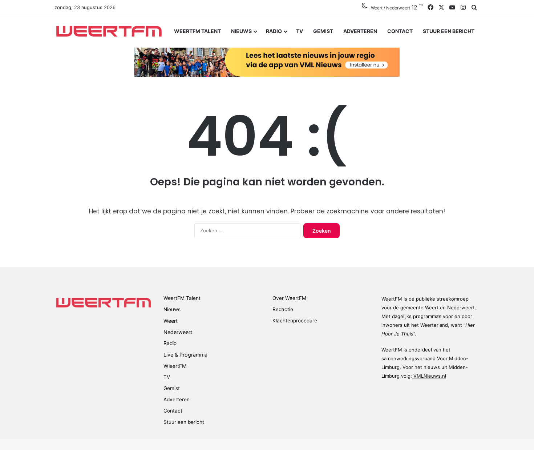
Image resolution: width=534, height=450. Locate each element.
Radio (274, 31)
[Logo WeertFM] (108, 31)
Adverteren (360, 31)
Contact (400, 31)
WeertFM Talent (197, 31)
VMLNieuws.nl (429, 376)
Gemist (323, 31)
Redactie (282, 309)
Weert (170, 321)
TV (299, 31)
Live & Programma (185, 354)
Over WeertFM (289, 298)
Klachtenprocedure (294, 321)
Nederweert (177, 332)
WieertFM (175, 366)
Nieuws (241, 31)
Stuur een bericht (448, 31)
